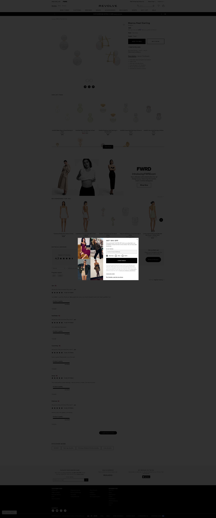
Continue (122, 260)
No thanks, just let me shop (114, 277)
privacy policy (134, 269)
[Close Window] (137, 239)
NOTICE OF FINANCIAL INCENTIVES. (127, 270)
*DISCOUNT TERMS (110, 273)
